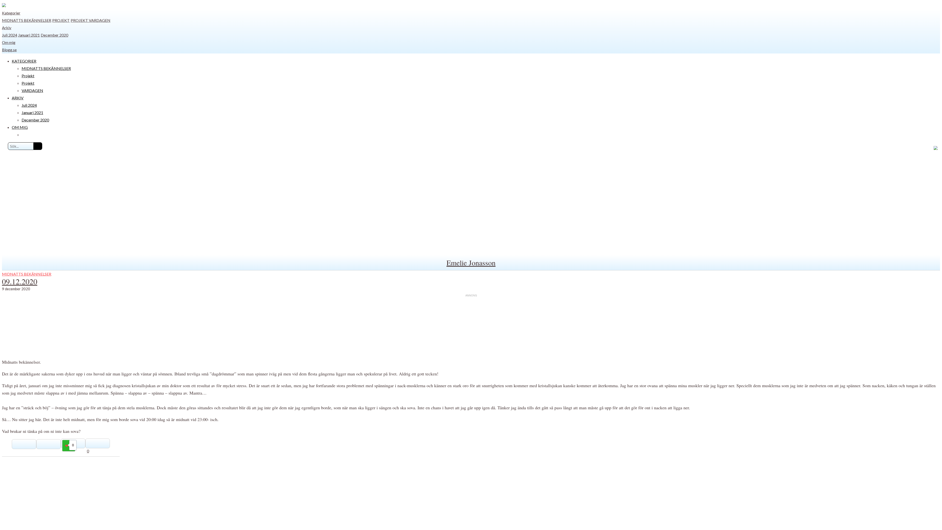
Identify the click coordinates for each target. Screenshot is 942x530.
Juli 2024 (9, 35)
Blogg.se (9, 49)
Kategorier (11, 13)
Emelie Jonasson (471, 262)
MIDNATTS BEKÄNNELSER (26, 20)
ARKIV (18, 97)
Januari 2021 (29, 35)
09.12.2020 (19, 281)
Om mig (8, 42)
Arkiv (6, 27)
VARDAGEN (99, 20)
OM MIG (20, 127)
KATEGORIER (24, 61)
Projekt (61, 20)
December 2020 (54, 35)
